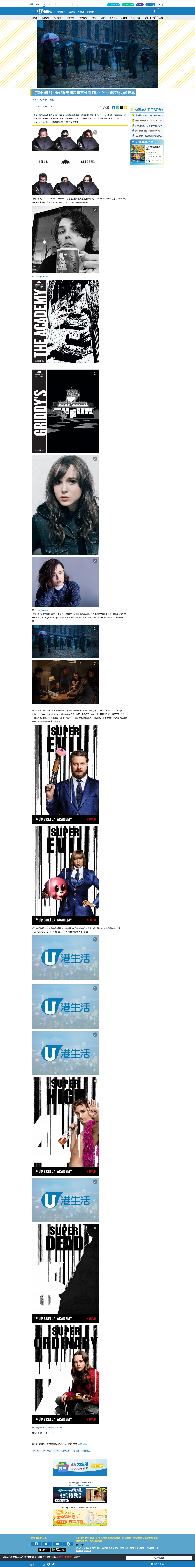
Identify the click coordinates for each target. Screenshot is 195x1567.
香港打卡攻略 (149, 17)
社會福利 (98, 1540)
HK (44, 5)
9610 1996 (82, 1443)
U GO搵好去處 (114, 5)
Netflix (36, 1451)
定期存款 (90, 12)
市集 (87, 1538)
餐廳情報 (80, 1540)
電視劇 (76, 1451)
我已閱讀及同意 (159, 1558)
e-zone (84, 5)
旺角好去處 (148, 1538)
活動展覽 (80, 1538)
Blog (76, 5)
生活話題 (43, 99)
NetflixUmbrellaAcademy (51, 1427)
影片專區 (113, 17)
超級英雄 (66, 1451)
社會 (156, 1538)
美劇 (56, 1451)
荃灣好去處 (137, 1538)
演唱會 (34, 17)
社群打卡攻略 (129, 5)
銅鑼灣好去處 (114, 1538)
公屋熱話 (72, 12)
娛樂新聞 (81, 12)
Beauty (68, 5)
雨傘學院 (47, 1451)
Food (59, 5)
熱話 (52, 99)
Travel (51, 5)
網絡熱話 (86, 1451)
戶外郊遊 (89, 1540)
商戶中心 (140, 5)
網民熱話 (79, 1548)
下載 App (151, 5)
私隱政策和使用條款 (64, 1557)
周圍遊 (124, 17)
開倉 (92, 1538)
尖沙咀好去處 (101, 1538)
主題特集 (162, 17)
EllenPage (44, 610)
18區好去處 (135, 17)
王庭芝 (38, 106)
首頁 (34, 99)
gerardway (44, 276)
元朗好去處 (126, 1538)
